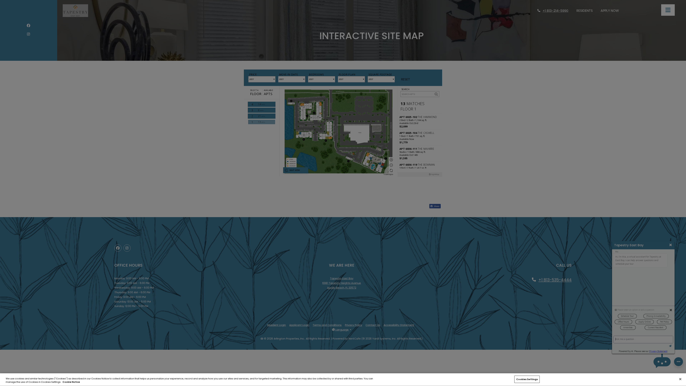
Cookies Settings (527, 379)
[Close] (680, 379)
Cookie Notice (71, 382)
